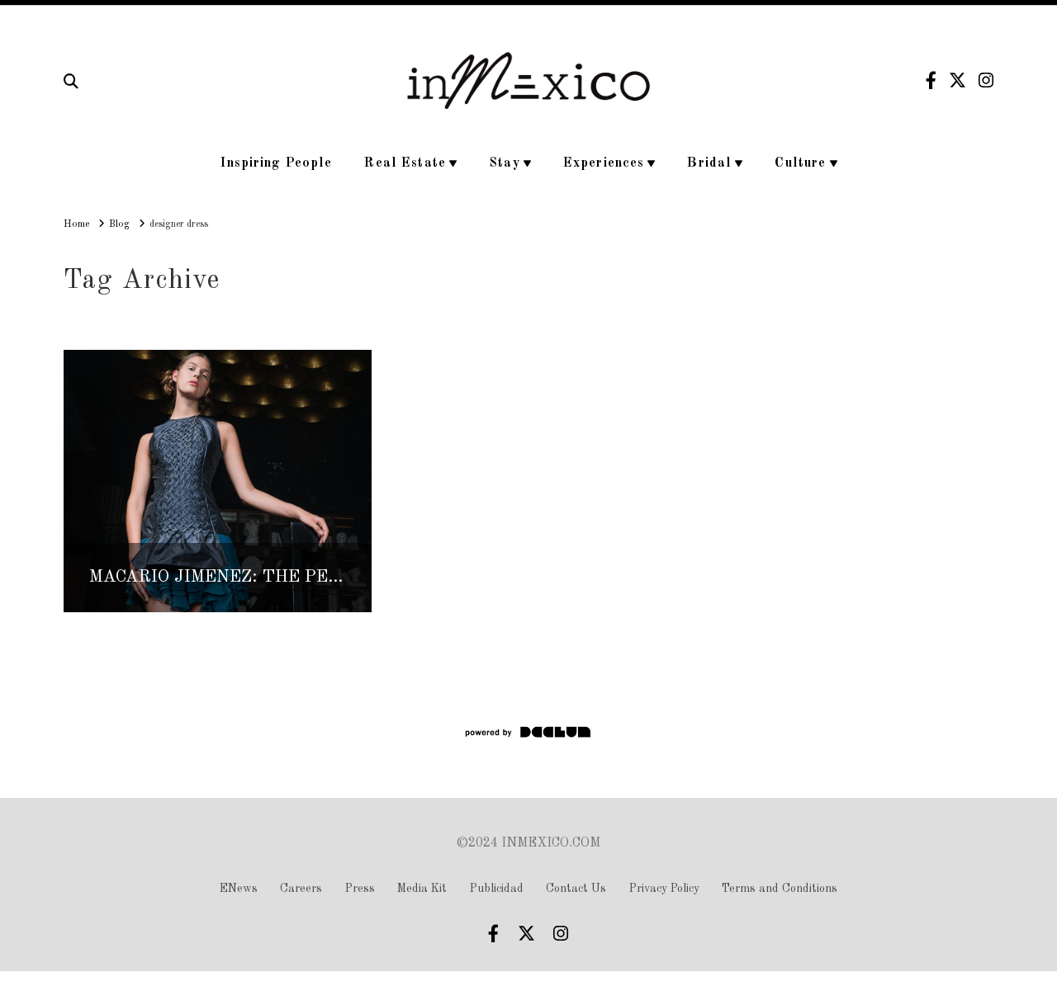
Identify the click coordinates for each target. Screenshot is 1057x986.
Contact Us (576, 888)
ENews (239, 888)
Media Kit (422, 888)
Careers (301, 888)
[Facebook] (931, 80)
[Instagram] (986, 80)
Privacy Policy (664, 888)
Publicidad (497, 888)
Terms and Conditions (779, 888)
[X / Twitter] (957, 80)
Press (360, 888)
